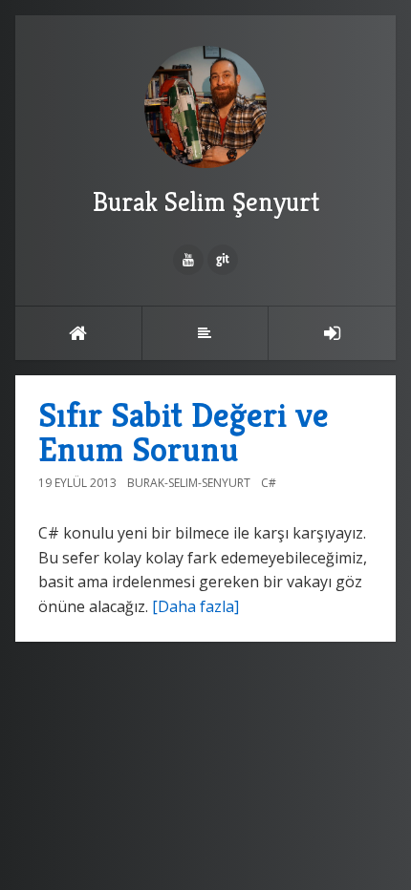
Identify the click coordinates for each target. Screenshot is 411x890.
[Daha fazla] (195, 606)
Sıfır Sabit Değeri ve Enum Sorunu (183, 432)
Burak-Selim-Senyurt (188, 483)
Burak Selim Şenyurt (206, 202)
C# (268, 483)
